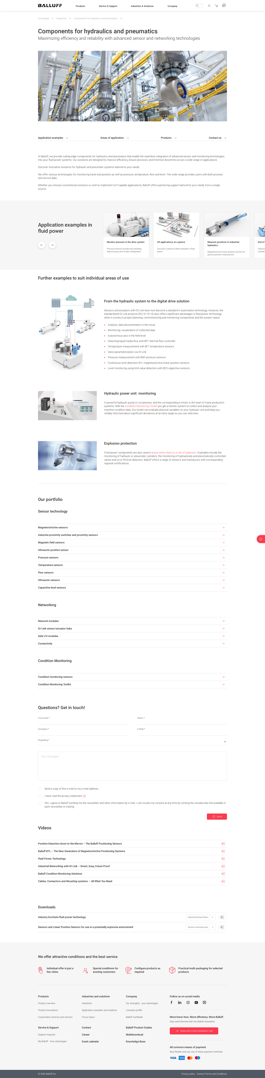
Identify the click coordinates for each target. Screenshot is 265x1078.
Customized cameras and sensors (55, 1017)
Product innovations (48, 1010)
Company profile (134, 1010)
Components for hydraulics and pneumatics (95, 18)
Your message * (50, 756)
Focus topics (88, 1017)
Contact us (215, 137)
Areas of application (112, 137)
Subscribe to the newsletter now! (196, 1031)
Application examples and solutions (99, 1010)
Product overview (46, 1003)
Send (219, 816)
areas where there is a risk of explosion (174, 452)
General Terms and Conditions (212, 1073)
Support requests (46, 1034)
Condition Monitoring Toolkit (141, 406)
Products (166, 137)
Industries (61, 18)
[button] (80, 6)
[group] (126, 235)
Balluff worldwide (134, 1017)
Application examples (51, 137)
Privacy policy (188, 1073)
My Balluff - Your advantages (52, 1041)
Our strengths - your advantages (142, 1003)
